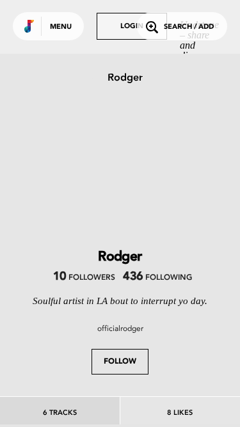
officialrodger (120, 328)
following (157, 278)
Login (131, 26)
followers (84, 278)
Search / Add (189, 27)
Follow (120, 362)
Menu (61, 27)
